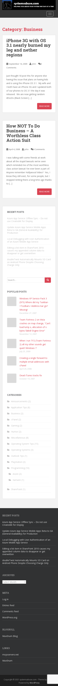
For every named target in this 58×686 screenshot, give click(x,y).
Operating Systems (20, 449)
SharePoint (16, 489)
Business (15, 413)
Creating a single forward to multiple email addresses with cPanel (34, 362)
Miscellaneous (18, 437)
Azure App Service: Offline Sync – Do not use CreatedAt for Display (27, 220)
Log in (5, 599)
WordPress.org (9, 617)
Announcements (19, 401)
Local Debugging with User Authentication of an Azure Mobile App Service (28, 240)
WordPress (34, 682)
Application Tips (19, 407)
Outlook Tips (17, 455)
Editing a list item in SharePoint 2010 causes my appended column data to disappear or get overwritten (25, 250)
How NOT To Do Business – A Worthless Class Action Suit (23, 133)
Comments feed (10, 611)
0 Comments (39, 149)
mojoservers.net (10, 654)
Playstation (16, 461)
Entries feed (8, 605)
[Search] (48, 280)
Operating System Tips (22, 443)
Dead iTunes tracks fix (30, 375)
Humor (14, 431)
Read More (44, 106)
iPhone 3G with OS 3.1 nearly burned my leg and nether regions (28, 48)
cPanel (14, 419)
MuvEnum (7, 660)
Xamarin (17, 479)
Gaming (15, 425)
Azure (15, 473)
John (34, 63)
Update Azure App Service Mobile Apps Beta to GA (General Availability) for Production (26, 230)
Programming (18, 467)
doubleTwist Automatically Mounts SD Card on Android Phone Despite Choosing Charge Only (29, 262)
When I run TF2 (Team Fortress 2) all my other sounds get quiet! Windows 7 (35, 344)
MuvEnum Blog (10, 636)
